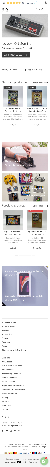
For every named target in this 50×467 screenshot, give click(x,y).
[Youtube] (19, 431)
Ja (19, 462)
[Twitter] (7, 431)
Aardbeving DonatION (11, 374)
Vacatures (6, 405)
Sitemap (5, 401)
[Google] (15, 431)
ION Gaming (7, 330)
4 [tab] (29, 255)
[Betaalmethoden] (6, 454)
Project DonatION (9, 378)
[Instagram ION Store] (11, 431)
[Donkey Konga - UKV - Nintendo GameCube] (37, 96)
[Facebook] (3, 431)
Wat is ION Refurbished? (12, 366)
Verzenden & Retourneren (13, 389)
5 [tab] (34, 255)
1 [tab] (23, 60)
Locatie (5, 409)
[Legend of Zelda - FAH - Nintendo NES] (37, 220)
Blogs (4, 346)
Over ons (6, 342)
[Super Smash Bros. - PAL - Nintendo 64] (13, 220)
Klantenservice (8, 381)
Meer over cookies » (36, 462)
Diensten (6, 338)
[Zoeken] (43, 10)
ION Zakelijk (7, 362)
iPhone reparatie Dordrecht (14, 350)
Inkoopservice (8, 370)
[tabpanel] (25, 34)
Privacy (5, 397)
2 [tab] (27, 60)
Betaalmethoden (9, 393)
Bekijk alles (38, 82)
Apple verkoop (8, 326)
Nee (24, 462)
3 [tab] (25, 255)
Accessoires (7, 334)
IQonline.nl (42, 444)
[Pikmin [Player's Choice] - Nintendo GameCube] (13, 96)
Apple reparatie (9, 322)
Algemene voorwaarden (13, 385)
